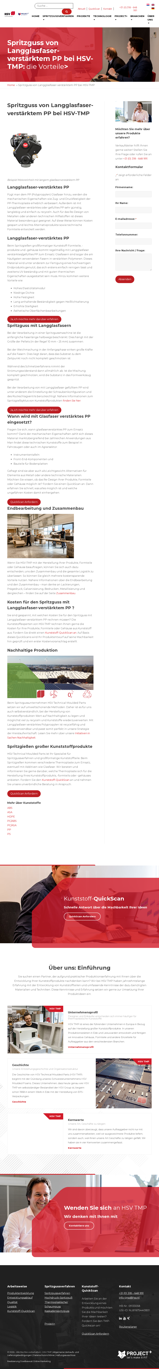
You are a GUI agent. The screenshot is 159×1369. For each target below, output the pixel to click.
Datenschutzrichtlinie (44, 1355)
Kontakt (107, 8)
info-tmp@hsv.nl (129, 1297)
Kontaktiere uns (79, 1225)
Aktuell (81, 8)
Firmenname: (124, 187)
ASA (9, 812)
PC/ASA (11, 825)
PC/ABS (12, 821)
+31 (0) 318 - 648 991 (135, 158)
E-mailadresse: (125, 218)
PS (9, 834)
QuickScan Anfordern (24, 502)
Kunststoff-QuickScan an (60, 632)
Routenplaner (128, 1326)
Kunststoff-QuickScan (55, 779)
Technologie (102, 16)
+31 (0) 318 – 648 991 (131, 1293)
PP (9, 829)
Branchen (137, 16)
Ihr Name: (121, 203)
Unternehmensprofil (80, 1047)
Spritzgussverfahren (58, 16)
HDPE (11, 816)
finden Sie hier (72, 400)
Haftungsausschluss (65, 1355)
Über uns (151, 18)
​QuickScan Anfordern (95, 1333)
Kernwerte (74, 1147)
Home (35, 16)
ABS (9, 807)
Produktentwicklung (20, 1293)
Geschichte (19, 1101)
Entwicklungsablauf (20, 1297)
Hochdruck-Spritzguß (58, 1297)
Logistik (12, 1306)
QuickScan (94, 8)
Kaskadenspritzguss (57, 1311)
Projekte (83, 16)
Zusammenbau (65, 593)
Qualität (12, 1302)
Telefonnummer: (126, 234)
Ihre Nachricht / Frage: (130, 250)
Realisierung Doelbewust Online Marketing (29, 1361)
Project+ (121, 16)
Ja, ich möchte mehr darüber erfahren (34, 319)
